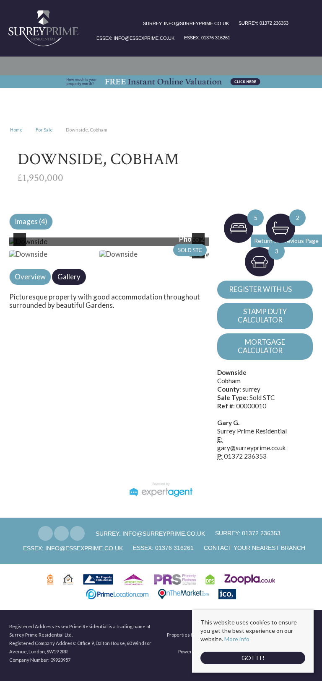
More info (236, 638)
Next (200, 245)
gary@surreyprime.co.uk (251, 447)
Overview (30, 276)
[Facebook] (94, 23)
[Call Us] (237, 23)
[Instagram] (125, 23)
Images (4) (31, 221)
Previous (21, 245)
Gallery (68, 276)
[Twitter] (109, 23)
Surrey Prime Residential (252, 431)
